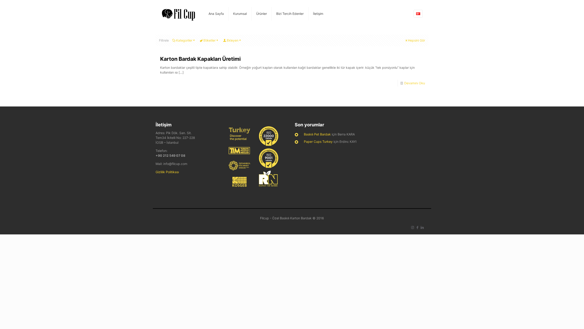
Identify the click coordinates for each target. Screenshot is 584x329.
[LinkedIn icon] (422, 227)
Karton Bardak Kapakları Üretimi (200, 59)
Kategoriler (184, 40)
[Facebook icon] (417, 227)
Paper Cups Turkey (318, 141)
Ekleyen (232, 40)
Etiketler (209, 40)
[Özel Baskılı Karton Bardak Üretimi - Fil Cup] (178, 13)
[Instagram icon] (412, 227)
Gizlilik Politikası (167, 172)
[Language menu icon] (418, 14)
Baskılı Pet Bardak (317, 134)
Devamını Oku (414, 83)
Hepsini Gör (416, 40)
